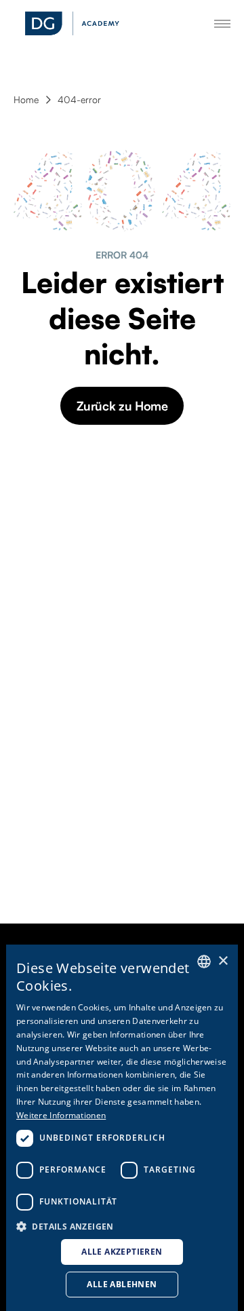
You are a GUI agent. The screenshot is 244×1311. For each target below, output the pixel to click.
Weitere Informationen (61, 1115)
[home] (72, 23)
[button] (122, 1226)
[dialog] (122, 1128)
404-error (79, 99)
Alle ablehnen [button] (122, 1284)
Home (26, 99)
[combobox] (204, 961)
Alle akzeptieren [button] (121, 1251)
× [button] (223, 961)
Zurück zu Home (122, 405)
